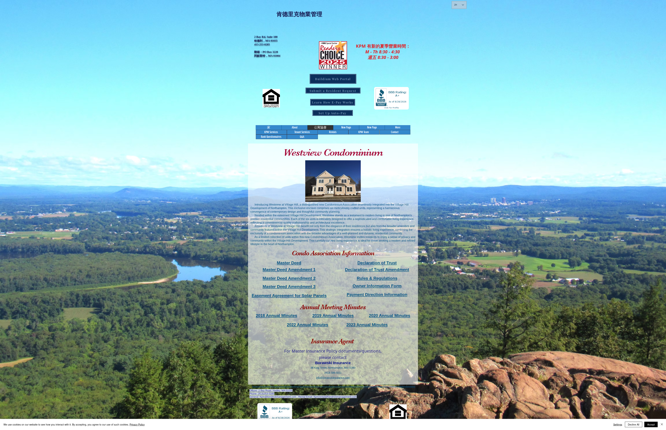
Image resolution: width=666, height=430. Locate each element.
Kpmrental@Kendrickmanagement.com (335, 396)
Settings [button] (617, 424)
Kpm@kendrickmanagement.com (278, 396)
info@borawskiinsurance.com (333, 377)
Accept (651, 424)
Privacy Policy (137, 424)
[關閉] (662, 424)
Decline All (633, 424)
